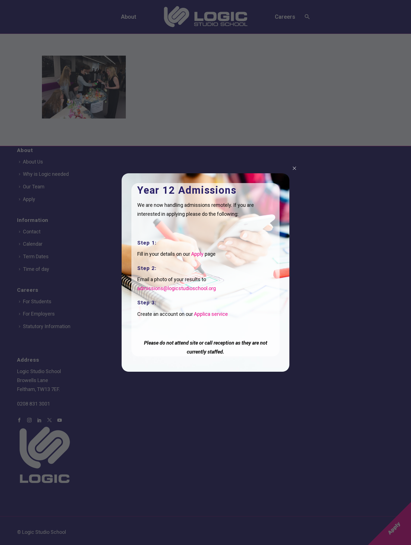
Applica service (211, 314)
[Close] (294, 168)
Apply (197, 254)
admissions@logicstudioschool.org (176, 288)
